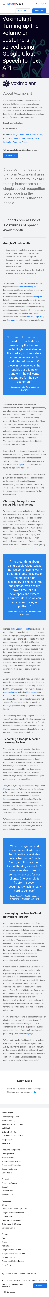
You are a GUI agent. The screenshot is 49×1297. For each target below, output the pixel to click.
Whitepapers (6, 1143)
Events (4, 1242)
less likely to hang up (27, 287)
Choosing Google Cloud (10, 1117)
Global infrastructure (9, 1132)
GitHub (4, 1205)
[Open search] (37, 3)
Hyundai (29, 317)
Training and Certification (11, 1224)
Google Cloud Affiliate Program (13, 1261)
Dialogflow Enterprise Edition (15, 142)
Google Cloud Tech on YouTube (13, 1253)
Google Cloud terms (39, 1280)
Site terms (26, 1280)
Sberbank (11, 320)
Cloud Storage (19, 138)
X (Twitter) (6, 1246)
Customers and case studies (12, 1136)
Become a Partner (9, 1257)
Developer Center (8, 1228)
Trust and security (8, 1121)
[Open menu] (3, 4)
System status (7, 1195)
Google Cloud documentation (13, 1213)
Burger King (39, 317)
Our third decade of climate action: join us (20, 1274)
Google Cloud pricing (9, 1169)
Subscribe (40, 1285)
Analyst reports (7, 1140)
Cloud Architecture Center (11, 1220)
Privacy (17, 1280)
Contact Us (22, 11)
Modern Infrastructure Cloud (12, 1124)
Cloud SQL (7, 138)
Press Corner (7, 1265)
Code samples (7, 1216)
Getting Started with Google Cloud (14, 1209)
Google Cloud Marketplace (12, 1165)
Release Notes (7, 1191)
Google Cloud (18, 134)
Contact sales (7, 1173)
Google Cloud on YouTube (11, 1250)
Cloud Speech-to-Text (20, 629)
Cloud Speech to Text (33, 134)
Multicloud (6, 1128)
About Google (7, 1280)
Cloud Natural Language (23, 1033)
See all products (8, 1154)
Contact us (10, 155)
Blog (3, 1238)
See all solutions (8, 1158)
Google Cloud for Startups (11, 1161)
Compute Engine (32, 138)
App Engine (8, 699)
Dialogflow (33, 635)
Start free (39, 11)
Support (5, 1187)
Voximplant (37, 297)
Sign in (43, 4)
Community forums (9, 1183)
